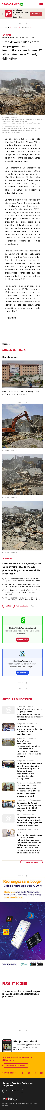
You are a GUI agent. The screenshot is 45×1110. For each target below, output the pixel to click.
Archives (34, 606)
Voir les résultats (22, 606)
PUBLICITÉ (22, 23)
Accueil (5, 28)
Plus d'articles (31, 862)
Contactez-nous (12, 1091)
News (15, 28)
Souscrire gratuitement (16, 1065)
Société (25, 28)
